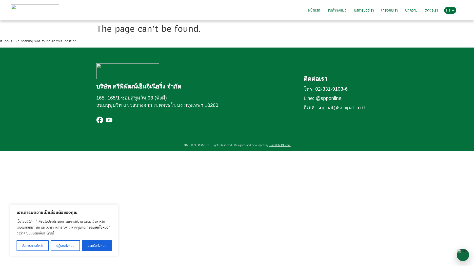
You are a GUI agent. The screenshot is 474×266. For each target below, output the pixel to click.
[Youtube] (109, 119)
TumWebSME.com (280, 145)
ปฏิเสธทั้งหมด (65, 245)
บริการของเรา (366, 10)
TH (447, 10)
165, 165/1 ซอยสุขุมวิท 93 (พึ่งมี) (131, 97)
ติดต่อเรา (431, 10)
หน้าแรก (317, 10)
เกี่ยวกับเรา (391, 10)
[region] (64, 230)
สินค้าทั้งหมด (339, 10)
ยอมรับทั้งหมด (96, 245)
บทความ (412, 10)
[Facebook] (99, 119)
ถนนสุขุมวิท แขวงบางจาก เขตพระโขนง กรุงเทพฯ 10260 (157, 105)
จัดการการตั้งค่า (32, 245)
